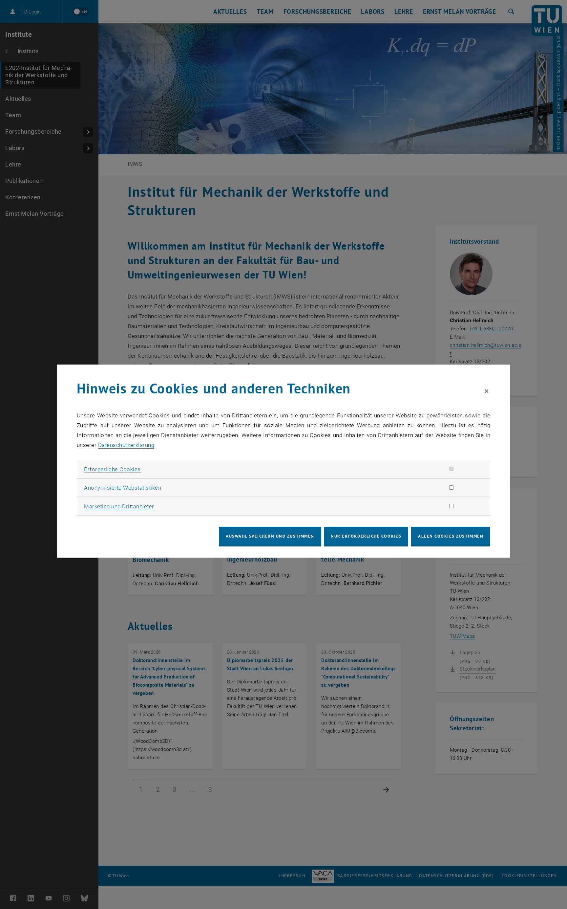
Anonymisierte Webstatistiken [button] (122, 487)
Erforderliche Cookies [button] (112, 469)
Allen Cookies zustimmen (450, 536)
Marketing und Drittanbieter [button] (119, 506)
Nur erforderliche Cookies (366, 536)
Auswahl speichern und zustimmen (270, 536)
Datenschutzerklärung (126, 445)
